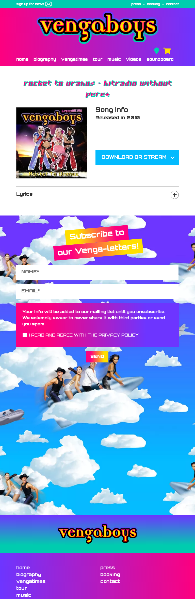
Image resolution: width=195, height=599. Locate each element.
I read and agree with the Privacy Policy (84, 336)
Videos (133, 60)
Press (136, 4)
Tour (97, 60)
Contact (172, 4)
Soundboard (160, 60)
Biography (45, 60)
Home (22, 60)
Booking (153, 4)
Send (97, 357)
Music (114, 60)
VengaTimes (74, 60)
